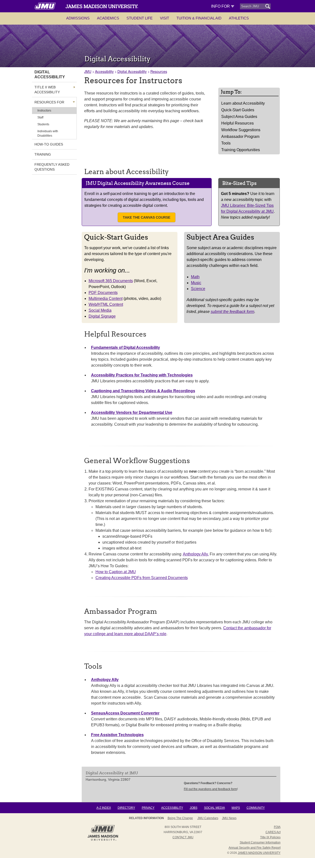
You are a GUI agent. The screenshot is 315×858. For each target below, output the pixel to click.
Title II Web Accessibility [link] (47, 89)
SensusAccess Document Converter (125, 713)
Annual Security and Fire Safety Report (255, 847)
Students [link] (43, 124)
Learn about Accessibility (243, 103)
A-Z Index (103, 807)
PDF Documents (103, 293)
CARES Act (273, 832)
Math (195, 277)
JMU (87, 71)
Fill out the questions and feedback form (210, 789)
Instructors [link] (44, 110)
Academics (108, 18)
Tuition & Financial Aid (198, 18)
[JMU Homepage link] (103, 840)
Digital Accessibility (132, 71)
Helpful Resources (237, 123)
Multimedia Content (106, 298)
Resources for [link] (49, 102)
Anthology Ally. (196, 554)
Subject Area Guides (239, 116)
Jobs (193, 807)
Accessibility (104, 71)
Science (198, 289)
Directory (126, 807)
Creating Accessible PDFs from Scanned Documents (141, 578)
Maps (236, 807)
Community (256, 807)
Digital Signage (102, 316)
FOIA (277, 827)
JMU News (229, 818)
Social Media (100, 310)
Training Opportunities (240, 150)
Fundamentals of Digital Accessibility (125, 347)
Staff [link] (40, 117)
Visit (164, 18)
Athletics (239, 18)
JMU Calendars (207, 818)
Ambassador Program (240, 136)
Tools (226, 143)
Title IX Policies (270, 837)
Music (196, 283)
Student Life (139, 18)
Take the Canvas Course (146, 217)
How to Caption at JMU (115, 572)
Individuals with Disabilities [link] (47, 133)
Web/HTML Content (106, 304)
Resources (158, 71)
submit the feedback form (232, 311)
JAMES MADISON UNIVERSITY (259, 853)
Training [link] (42, 154)
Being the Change (180, 818)
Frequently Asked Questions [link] (51, 166)
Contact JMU (183, 837)
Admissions (78, 18)
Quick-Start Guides (237, 110)
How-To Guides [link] (48, 144)
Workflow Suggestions (240, 130)
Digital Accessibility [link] (49, 74)
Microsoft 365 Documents (111, 281)
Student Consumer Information (260, 842)
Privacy (148, 807)
